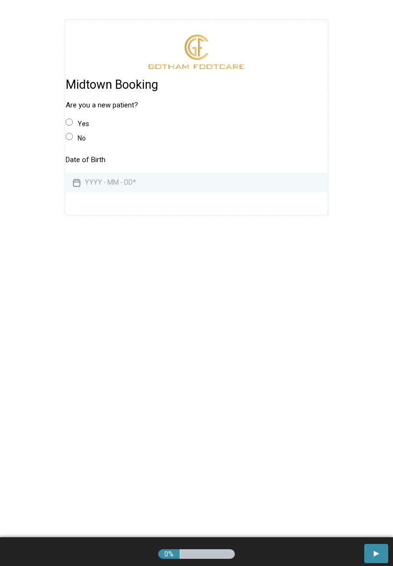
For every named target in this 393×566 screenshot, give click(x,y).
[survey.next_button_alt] (376, 553)
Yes (83, 124)
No (82, 138)
